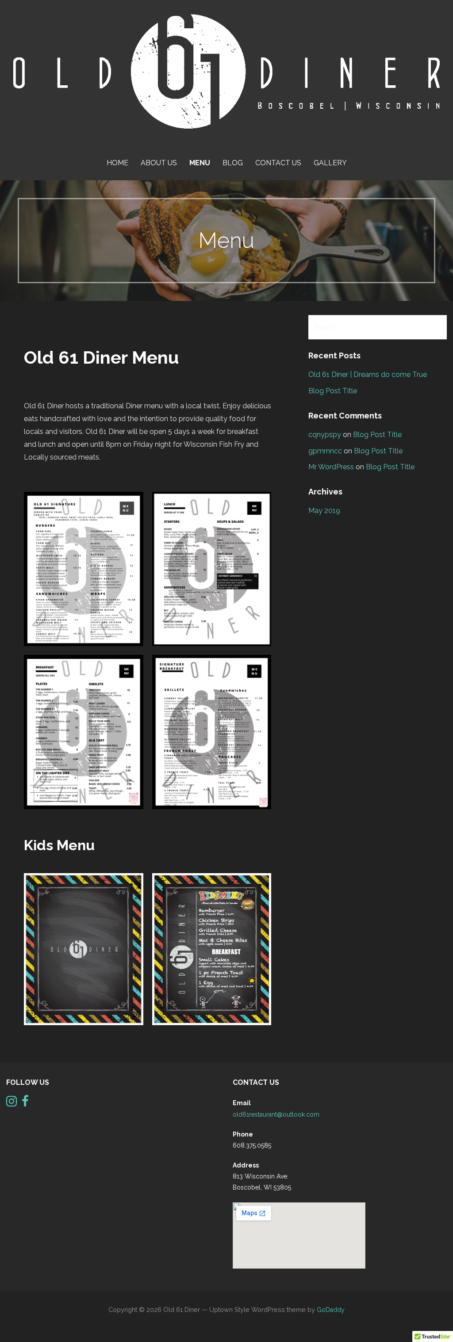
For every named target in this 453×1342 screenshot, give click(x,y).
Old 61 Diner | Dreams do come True (367, 374)
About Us (159, 163)
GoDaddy (331, 1309)
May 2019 (324, 510)
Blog (233, 163)
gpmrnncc (325, 451)
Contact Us (278, 163)
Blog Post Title (332, 391)
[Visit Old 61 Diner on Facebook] (25, 1103)
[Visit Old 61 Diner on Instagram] (11, 1103)
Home (117, 163)
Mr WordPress (331, 467)
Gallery (330, 163)
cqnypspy (324, 434)
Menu (199, 163)
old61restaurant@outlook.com (276, 1114)
